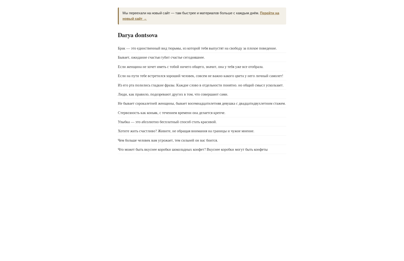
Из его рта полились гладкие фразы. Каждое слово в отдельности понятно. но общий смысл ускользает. (201, 84)
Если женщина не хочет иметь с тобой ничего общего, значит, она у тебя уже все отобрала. (190, 66)
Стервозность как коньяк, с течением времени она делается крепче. (171, 112)
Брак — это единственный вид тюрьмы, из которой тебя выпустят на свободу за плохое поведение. (197, 48)
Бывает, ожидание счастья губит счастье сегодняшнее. (161, 57)
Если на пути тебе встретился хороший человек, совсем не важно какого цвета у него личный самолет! (200, 75)
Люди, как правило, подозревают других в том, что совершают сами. (173, 94)
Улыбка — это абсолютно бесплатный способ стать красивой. (167, 121)
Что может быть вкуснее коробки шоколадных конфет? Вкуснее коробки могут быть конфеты (193, 149)
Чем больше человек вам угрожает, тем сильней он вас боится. (168, 140)
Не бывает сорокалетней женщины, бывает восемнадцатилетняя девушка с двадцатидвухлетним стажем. (202, 103)
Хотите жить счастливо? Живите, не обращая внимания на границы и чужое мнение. (186, 130)
